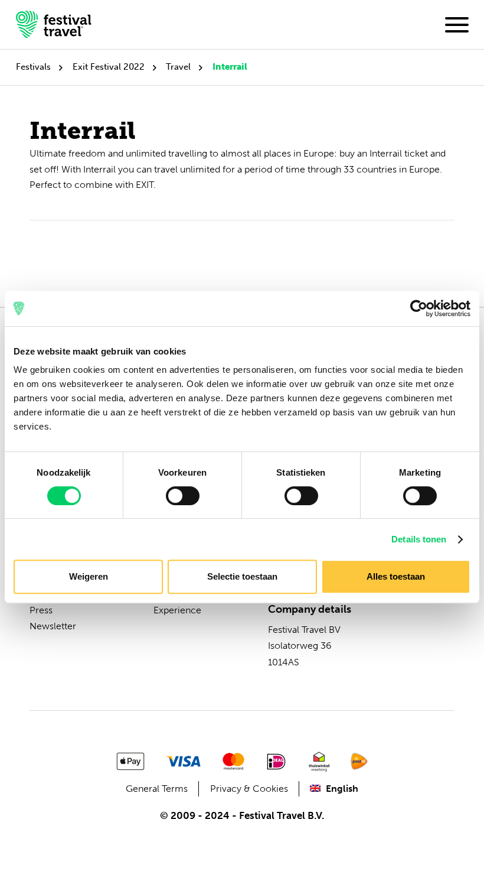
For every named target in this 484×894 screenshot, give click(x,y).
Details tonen (418, 539)
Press (41, 610)
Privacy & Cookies (249, 788)
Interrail (229, 66)
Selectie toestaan (242, 576)
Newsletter (53, 626)
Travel (178, 66)
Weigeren (88, 576)
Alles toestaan (396, 576)
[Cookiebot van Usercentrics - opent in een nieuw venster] (418, 308)
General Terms (157, 788)
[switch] (183, 495)
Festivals (33, 66)
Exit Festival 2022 (109, 66)
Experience (177, 610)
